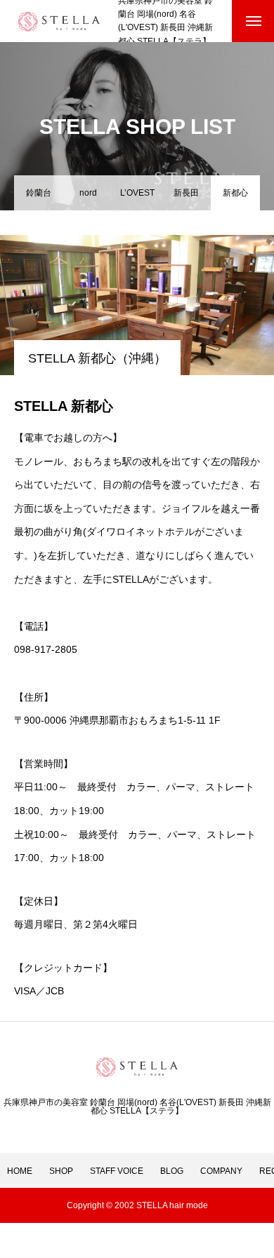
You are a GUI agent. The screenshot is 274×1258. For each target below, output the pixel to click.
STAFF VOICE (116, 1171)
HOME (19, 1171)
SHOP (61, 1171)
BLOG (171, 1171)
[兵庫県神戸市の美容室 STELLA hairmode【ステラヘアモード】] (59, 21)
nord (88, 193)
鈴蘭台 (38, 193)
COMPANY (221, 1171)
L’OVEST (137, 193)
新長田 (186, 193)
